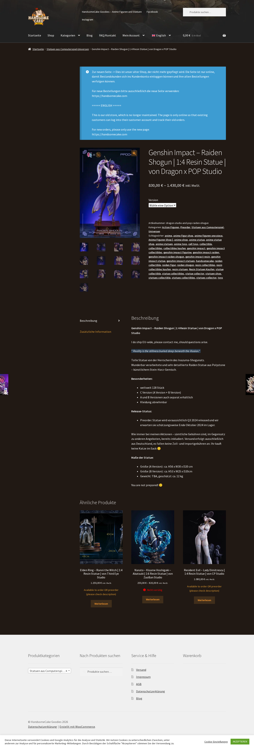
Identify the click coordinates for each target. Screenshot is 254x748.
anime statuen (164, 244)
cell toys (193, 244)
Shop (51, 35)
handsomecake (205, 261)
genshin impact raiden (206, 252)
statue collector (194, 273)
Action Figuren (170, 227)
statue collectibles (173, 273)
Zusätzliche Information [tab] (95, 331)
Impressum (143, 677)
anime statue (197, 239)
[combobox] (49, 670)
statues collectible (160, 277)
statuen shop (213, 273)
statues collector (206, 277)
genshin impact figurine (177, 252)
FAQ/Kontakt (107, 35)
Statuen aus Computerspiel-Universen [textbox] (50, 670)
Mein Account (131, 35)
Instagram (87, 19)
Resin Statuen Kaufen (201, 269)
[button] (134, 153)
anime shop (181, 239)
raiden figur (169, 265)
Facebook (152, 11)
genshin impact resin (197, 256)
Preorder (185, 227)
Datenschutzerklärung (150, 691)
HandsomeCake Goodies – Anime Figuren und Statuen (112, 11)
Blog (89, 35)
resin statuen (180, 269)
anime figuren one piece (208, 235)
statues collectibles (183, 277)
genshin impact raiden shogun (166, 256)
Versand (141, 669)
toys (220, 277)
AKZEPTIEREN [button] (240, 741)
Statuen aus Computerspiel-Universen (68, 49)
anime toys (180, 244)
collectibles (155, 248)
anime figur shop (183, 235)
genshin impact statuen (181, 261)
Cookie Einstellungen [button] (216, 741)
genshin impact (196, 248)
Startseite (34, 35)
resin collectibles (205, 265)
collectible (206, 244)
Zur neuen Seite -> (103, 72)
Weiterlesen (101, 603)
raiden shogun (185, 265)
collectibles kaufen (174, 248)
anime (168, 235)
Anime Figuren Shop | (161, 239)
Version (153, 200)
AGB (139, 684)
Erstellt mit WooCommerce (77, 726)
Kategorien (68, 35)
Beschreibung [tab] (88, 320)
